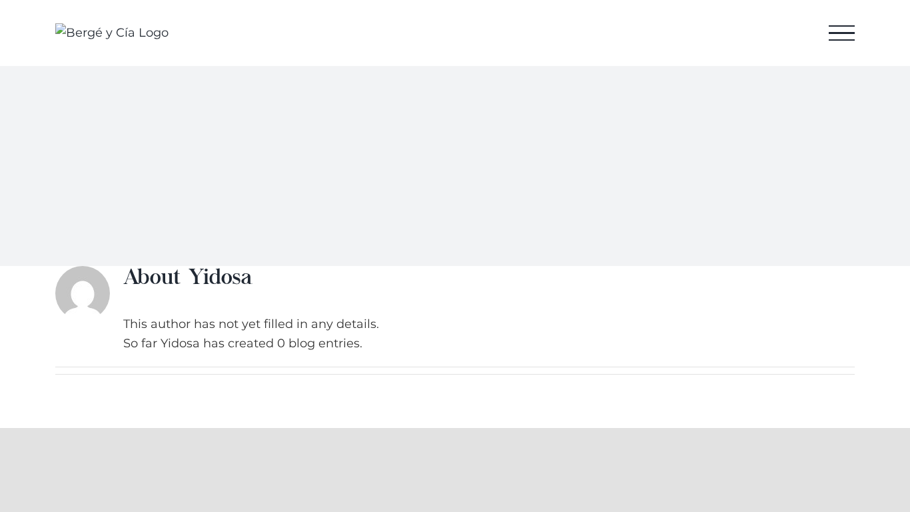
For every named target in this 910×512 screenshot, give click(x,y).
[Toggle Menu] (841, 33)
